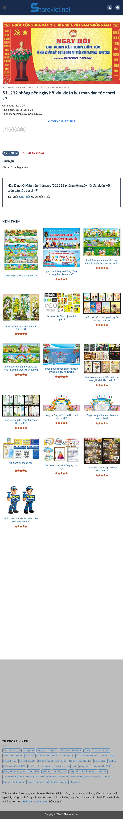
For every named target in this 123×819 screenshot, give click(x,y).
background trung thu (47, 750)
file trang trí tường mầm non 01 (21, 275)
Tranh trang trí (9, 776)
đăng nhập (24, 196)
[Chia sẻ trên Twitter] (11, 129)
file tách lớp (99, 761)
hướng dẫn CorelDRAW (14, 766)
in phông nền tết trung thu (40, 766)
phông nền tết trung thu (14, 771)
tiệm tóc (103, 771)
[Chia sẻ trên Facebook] (5, 129)
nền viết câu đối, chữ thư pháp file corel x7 (21, 421)
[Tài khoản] (109, 7)
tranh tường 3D (93, 776)
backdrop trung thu (12, 750)
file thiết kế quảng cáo (86, 755)
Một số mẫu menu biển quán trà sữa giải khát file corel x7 (102, 379)
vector (30, 782)
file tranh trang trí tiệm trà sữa (52, 761)
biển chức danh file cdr (70, 750)
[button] (4, 7)
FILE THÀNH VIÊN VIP (13, 87)
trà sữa (6, 782)
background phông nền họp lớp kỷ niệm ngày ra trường (61, 370)
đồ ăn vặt (75, 782)
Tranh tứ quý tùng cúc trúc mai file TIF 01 (21, 327)
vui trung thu (42, 782)
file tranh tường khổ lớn (80, 761)
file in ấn (56, 755)
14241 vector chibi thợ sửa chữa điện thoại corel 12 (21, 520)
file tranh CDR (106, 755)
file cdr (19, 755)
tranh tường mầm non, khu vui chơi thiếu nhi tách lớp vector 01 (102, 261)
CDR (86, 750)
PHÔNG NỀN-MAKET (58, 87)
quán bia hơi (33, 771)
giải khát (112, 761)
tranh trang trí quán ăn (57, 776)
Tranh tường (76, 776)
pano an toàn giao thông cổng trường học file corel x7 (61, 273)
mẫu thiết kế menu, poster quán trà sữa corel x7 (102, 319)
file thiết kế (36, 87)
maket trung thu (62, 766)
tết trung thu (18, 782)
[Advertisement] (61, 563)
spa (71, 771)
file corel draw (42, 755)
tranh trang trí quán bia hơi (32, 776)
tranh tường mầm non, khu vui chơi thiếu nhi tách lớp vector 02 (21, 368)
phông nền (84, 766)
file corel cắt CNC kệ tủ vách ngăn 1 (61, 318)
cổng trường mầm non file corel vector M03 (61, 417)
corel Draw (8, 755)
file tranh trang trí (27, 761)
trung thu (107, 776)
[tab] (32, 153)
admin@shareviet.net (34, 801)
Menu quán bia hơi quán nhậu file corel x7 (101, 469)
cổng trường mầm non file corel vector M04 (102, 417)
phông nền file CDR (101, 766)
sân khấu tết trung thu (86, 771)
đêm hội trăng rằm (59, 782)
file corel (29, 755)
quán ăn (46, 771)
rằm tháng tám (59, 771)
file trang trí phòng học (21, 463)
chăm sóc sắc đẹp (100, 750)
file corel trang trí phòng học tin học (61, 467)
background (29, 750)
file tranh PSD (9, 761)
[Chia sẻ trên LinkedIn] (22, 129)
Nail (74, 766)
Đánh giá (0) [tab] (11, 153)
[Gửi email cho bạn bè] (17, 129)
